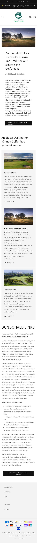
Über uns (7, 505)
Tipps (5, 496)
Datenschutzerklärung (14, 536)
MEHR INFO (7, 202)
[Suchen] (30, 17)
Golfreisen (7, 492)
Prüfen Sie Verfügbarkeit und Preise (18, 123)
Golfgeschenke (8, 487)
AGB (23, 536)
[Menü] (2, 17)
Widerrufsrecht (30, 532)
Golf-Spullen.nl (11, 532)
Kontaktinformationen (19, 538)
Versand (28, 536)
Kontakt (6, 509)
